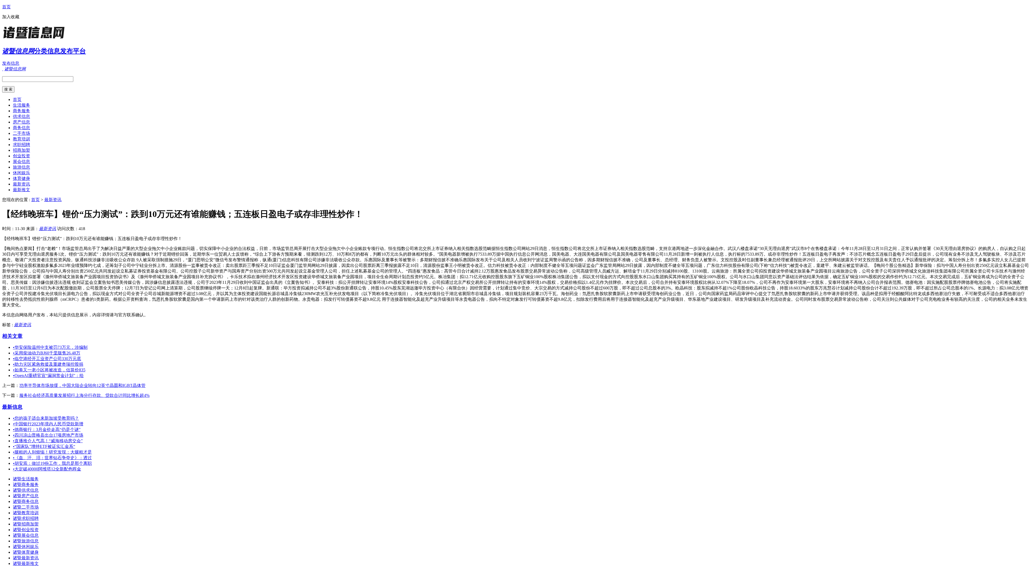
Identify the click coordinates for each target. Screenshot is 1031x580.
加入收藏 (10, 17)
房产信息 (21, 122)
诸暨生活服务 (26, 479)
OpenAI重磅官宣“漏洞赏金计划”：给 (48, 375)
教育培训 (21, 139)
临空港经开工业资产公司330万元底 (47, 358)
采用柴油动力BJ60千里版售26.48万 (46, 353)
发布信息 (10, 63)
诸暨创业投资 (26, 529)
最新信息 (12, 407)
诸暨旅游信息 (26, 541)
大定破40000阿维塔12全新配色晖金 (47, 469)
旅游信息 (21, 167)
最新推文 (21, 189)
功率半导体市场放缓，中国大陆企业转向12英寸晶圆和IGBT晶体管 (82, 385)
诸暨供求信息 (26, 490)
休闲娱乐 (21, 173)
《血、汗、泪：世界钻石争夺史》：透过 (52, 457)
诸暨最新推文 (26, 563)
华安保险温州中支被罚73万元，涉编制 (50, 347)
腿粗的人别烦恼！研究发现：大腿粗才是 (52, 452)
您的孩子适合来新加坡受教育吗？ (46, 418)
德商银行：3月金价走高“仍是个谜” (47, 429)
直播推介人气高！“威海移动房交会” (48, 440)
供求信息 (21, 116)
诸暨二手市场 (26, 507)
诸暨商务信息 (26, 501)
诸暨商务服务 (26, 484)
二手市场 (21, 133)
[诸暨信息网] (35, 39)
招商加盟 (21, 150)
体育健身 (21, 178)
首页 (6, 7)
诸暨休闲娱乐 (26, 546)
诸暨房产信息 (26, 496)
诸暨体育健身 (26, 552)
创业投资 (21, 156)
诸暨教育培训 (26, 512)
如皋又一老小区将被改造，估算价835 (49, 370)
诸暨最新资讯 (26, 558)
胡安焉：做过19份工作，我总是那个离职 (52, 463)
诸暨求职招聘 (26, 518)
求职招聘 (21, 144)
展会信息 (21, 161)
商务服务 (21, 110)
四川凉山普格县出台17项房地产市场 (48, 435)
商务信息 (21, 127)
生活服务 (21, 105)
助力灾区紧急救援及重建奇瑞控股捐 (48, 364)
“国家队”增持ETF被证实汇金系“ (44, 446)
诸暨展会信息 (26, 535)
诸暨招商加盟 (26, 524)
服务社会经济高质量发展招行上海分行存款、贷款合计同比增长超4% (84, 395)
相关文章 (12, 336)
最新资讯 (21, 184)
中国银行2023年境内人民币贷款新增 (48, 424)
